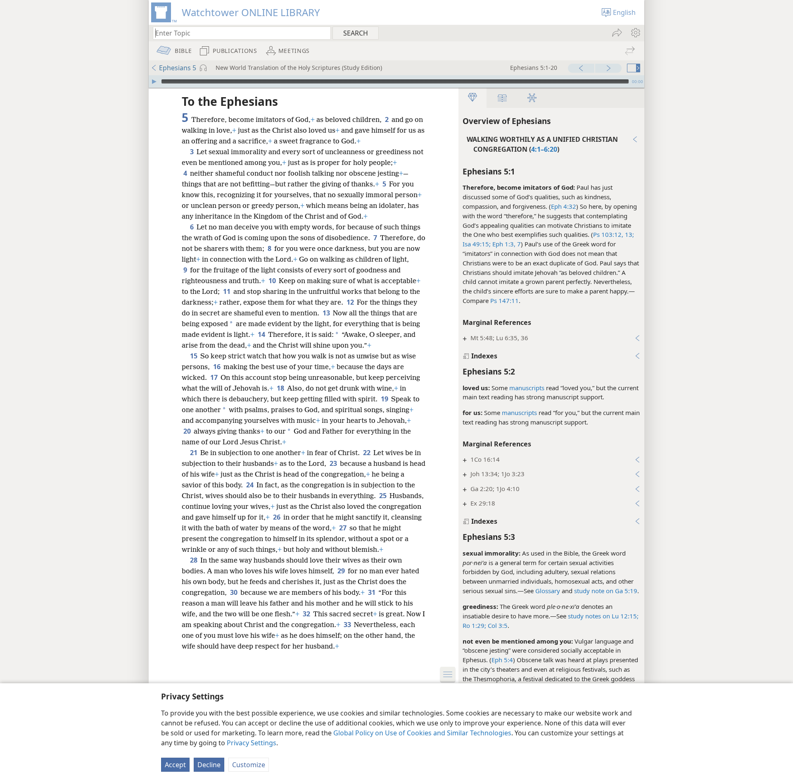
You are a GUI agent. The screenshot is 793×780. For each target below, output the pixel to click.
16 (217, 366)
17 (214, 377)
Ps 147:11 (504, 300)
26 (277, 517)
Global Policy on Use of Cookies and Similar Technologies (422, 732)
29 (341, 570)
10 (272, 280)
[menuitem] (635, 32)
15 (194, 355)
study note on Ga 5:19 (605, 591)
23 (334, 463)
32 (307, 613)
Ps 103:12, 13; (613, 234)
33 (348, 624)
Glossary (547, 591)
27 (343, 527)
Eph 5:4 (502, 660)
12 (351, 302)
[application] (396, 81)
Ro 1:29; (474, 625)
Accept (175, 764)
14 (262, 334)
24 (250, 484)
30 (234, 592)
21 (194, 452)
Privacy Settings (251, 742)
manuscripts (526, 388)
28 (194, 560)
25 (383, 495)
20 (187, 431)
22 (367, 452)
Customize (248, 764)
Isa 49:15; (477, 244)
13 (327, 312)
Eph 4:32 (563, 206)
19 (385, 398)
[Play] (154, 81)
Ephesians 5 (177, 67)
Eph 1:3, (503, 244)
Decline (209, 764)
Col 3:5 (497, 625)
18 (281, 388)
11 (227, 291)
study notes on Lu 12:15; (603, 616)
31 (372, 592)
